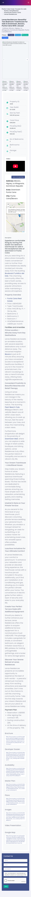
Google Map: (10, 832)
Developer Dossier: (12, 749)
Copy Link (5, 37)
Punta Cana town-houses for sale (14, 9)
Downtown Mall (11, 439)
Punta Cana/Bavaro (11, 11)
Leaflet (23, 231)
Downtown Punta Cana (12, 12)
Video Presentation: (13, 825)
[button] (27, 59)
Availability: (10, 765)
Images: (8, 809)
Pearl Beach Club (12, 407)
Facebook (11, 35)
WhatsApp (25, 35)
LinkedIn (18, 35)
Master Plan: (10, 781)
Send (6, 886)
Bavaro (8, 354)
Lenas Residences (10, 14)
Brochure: (9, 733)
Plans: (7, 795)
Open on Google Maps (18, 177)
